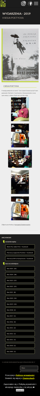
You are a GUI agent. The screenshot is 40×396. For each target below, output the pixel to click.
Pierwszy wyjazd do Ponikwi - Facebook (20, 253)
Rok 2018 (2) (11, 310)
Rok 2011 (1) (11, 339)
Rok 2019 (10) (11, 304)
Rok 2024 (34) (11, 274)
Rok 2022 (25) (11, 286)
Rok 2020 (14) (11, 298)
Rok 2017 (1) (11, 316)
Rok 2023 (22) (11, 280)
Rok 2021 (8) (11, 292)
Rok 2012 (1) (11, 334)
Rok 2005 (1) (11, 351)
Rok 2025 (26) (11, 268)
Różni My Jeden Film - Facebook (17, 247)
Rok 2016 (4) (11, 322)
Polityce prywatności (25, 375)
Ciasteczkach (28, 378)
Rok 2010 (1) (11, 345)
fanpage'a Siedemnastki (22, 224)
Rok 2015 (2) (11, 328)
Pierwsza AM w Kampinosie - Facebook (20, 258)
